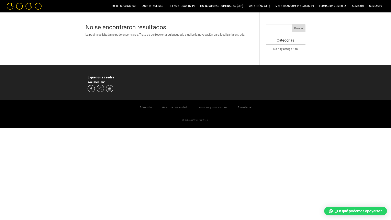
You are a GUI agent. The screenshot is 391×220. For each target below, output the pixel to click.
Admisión (358, 6)
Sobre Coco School (124, 6)
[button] (355, 211)
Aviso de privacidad (174, 107)
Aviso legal (245, 107)
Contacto (375, 6)
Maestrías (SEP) (259, 6)
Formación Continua (332, 6)
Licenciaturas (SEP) (182, 6)
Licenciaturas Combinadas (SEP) (221, 6)
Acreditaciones (152, 6)
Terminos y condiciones (212, 107)
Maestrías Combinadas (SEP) (295, 6)
